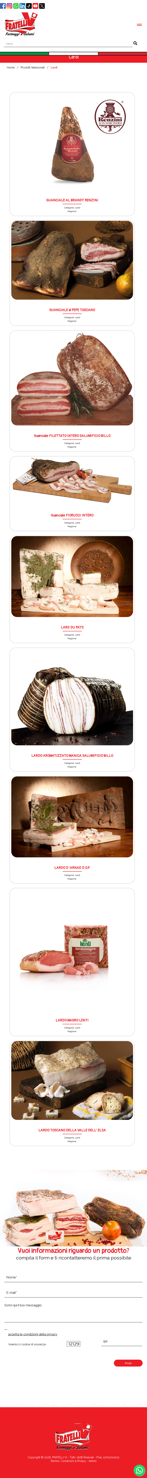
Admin (93, 1461)
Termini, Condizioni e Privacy (68, 1461)
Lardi (54, 67)
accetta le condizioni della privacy (32, 1334)
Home (11, 67)
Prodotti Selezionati (33, 67)
